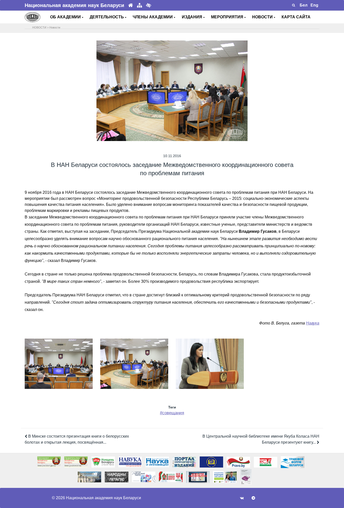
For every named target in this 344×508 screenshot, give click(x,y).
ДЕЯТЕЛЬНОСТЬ (107, 17)
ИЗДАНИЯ (192, 17)
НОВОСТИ (263, 17)
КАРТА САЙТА (296, 17)
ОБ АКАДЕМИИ (66, 17)
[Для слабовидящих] (148, 5)
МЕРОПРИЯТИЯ (227, 17)
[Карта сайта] (139, 5)
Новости (54, 27)
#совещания (172, 412)
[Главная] (130, 5)
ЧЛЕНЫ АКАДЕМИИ (153, 17)
